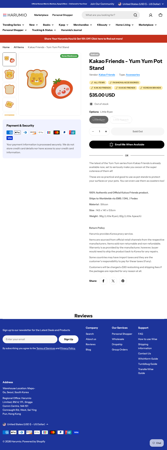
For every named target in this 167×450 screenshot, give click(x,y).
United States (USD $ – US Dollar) (141, 4)
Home (6, 47)
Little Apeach (122, 121)
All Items (19, 47)
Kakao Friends (107, 74)
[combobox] (111, 15)
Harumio (16, 441)
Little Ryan (100, 121)
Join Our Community (102, 3)
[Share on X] (113, 281)
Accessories (133, 74)
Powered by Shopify (33, 441)
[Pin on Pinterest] (123, 281)
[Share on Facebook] (103, 281)
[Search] (135, 15)
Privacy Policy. (68, 348)
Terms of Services (45, 348)
